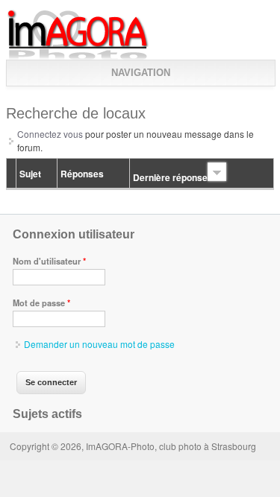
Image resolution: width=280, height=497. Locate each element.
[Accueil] (78, 56)
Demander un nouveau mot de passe (99, 344)
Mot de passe (41, 302)
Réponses (82, 173)
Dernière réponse (170, 177)
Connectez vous (50, 133)
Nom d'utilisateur (49, 261)
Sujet (30, 173)
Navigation (140, 72)
